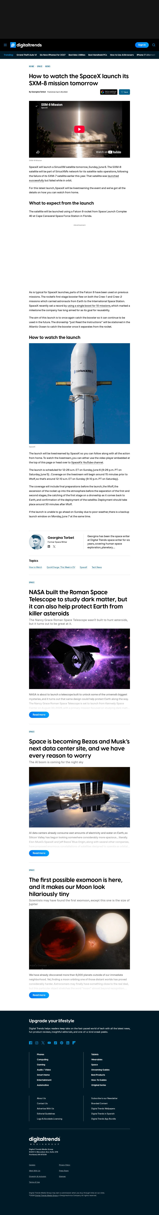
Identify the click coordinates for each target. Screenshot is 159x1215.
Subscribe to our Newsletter (104, 1098)
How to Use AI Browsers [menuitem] (122, 55)
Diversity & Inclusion (37, 1176)
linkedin (49, 546)
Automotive (43, 1085)
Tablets (94, 1054)
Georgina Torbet (39, 92)
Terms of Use (34, 1182)
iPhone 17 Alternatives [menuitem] (148, 55)
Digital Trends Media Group (46, 1195)
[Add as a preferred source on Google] (108, 92)
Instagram (36, 1042)
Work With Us (34, 1170)
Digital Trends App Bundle (103, 1118)
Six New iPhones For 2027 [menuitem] (53, 55)
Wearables (96, 1059)
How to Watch (35, 567)
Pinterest (61, 1042)
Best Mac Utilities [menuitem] (77, 55)
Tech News (97, 567)
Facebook (30, 1042)
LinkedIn (67, 1042)
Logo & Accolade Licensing (49, 1118)
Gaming (41, 1064)
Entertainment (44, 1080)
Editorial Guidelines (46, 1113)
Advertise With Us (45, 1108)
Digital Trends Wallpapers (103, 1108)
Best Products (98, 1075)
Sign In (142, 45)
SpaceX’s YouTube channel (87, 462)
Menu (5, 45)
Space (94, 1064)
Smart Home (43, 1075)
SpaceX (83, 567)
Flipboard (74, 1042)
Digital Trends (20, 49)
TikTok (55, 1042)
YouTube (49, 1042)
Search (153, 45)
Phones (40, 1054)
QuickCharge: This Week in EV (61, 567)
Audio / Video (44, 1069)
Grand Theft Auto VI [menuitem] (27, 55)
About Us (41, 1098)
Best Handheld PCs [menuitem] (97, 55)
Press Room (64, 1170)
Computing (42, 1059)
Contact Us (42, 1103)
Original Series (98, 1085)
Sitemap (62, 1176)
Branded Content (99, 1103)
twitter (54, 546)
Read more (39, 714)
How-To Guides (99, 1080)
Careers (32, 1165)
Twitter (43, 1042)
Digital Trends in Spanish (103, 1113)
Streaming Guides (100, 1069)
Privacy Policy (64, 1165)
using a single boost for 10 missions (89, 305)
